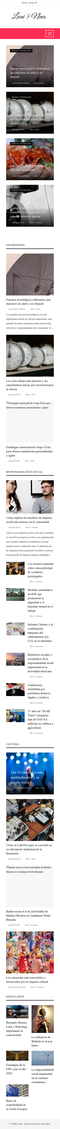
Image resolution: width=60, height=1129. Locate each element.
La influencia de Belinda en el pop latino (42, 1041)
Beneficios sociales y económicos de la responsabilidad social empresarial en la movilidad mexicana (40, 663)
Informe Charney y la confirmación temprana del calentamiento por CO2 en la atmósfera (40, 633)
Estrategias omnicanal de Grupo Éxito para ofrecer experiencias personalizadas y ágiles (29, 451)
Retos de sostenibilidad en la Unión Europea (16, 1105)
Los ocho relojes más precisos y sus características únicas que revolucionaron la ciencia (30, 385)
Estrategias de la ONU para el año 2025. (16, 1069)
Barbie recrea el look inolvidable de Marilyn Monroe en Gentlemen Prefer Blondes (28, 915)
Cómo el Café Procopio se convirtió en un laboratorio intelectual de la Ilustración (29, 849)
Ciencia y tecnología (21, 51)
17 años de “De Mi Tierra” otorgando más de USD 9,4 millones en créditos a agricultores (40, 719)
